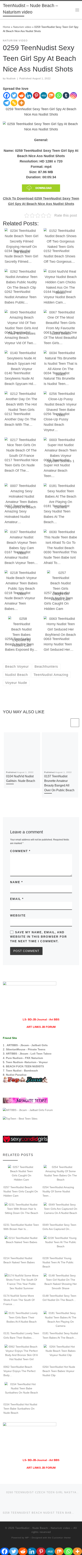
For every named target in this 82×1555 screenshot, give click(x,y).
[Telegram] (6, 103)
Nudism (11, 78)
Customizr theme (61, 1533)
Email (17, 898)
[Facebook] (6, 95)
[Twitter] (14, 95)
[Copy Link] (14, 103)
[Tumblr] (66, 95)
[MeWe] (43, 95)
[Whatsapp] (58, 95)
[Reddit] (21, 95)
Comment (20, 851)
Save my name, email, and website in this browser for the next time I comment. (38, 937)
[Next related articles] (75, 722)
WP (27, 1533)
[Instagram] (73, 95)
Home (6, 26)
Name (16, 882)
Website (18, 915)
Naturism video (22, 26)
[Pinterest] (36, 95)
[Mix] (51, 95)
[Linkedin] (29, 95)
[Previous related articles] (65, 722)
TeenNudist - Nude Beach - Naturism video (42, 1523)
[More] (21, 103)
